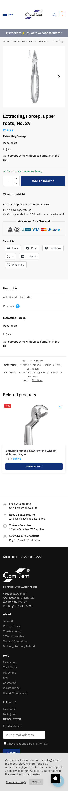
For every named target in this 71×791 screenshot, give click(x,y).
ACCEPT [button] (36, 782)
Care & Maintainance (15, 693)
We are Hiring (11, 688)
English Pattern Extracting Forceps (30, 372)
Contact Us (9, 683)
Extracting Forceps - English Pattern (39, 365)
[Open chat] (55, 778)
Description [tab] (11, 288)
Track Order (10, 667)
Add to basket (43, 181)
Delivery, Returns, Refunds (19, 646)
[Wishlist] (61, 407)
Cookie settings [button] (16, 782)
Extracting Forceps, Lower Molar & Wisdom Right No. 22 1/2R (30, 452)
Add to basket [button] (33, 466)
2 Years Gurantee (13, 636)
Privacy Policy (11, 626)
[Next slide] (59, 76)
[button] (62, 14)
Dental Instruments (23, 41)
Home (6, 41)
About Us (8, 621)
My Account (10, 662)
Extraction (43, 41)
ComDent (37, 380)
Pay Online (9, 672)
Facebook (9, 709)
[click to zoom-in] (34, 76)
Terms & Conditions (15, 641)
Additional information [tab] (18, 297)
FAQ (5, 677)
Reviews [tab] (10, 306)
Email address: (12, 726)
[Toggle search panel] (54, 14)
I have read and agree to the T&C (27, 743)
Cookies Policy (12, 631)
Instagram (9, 714)
